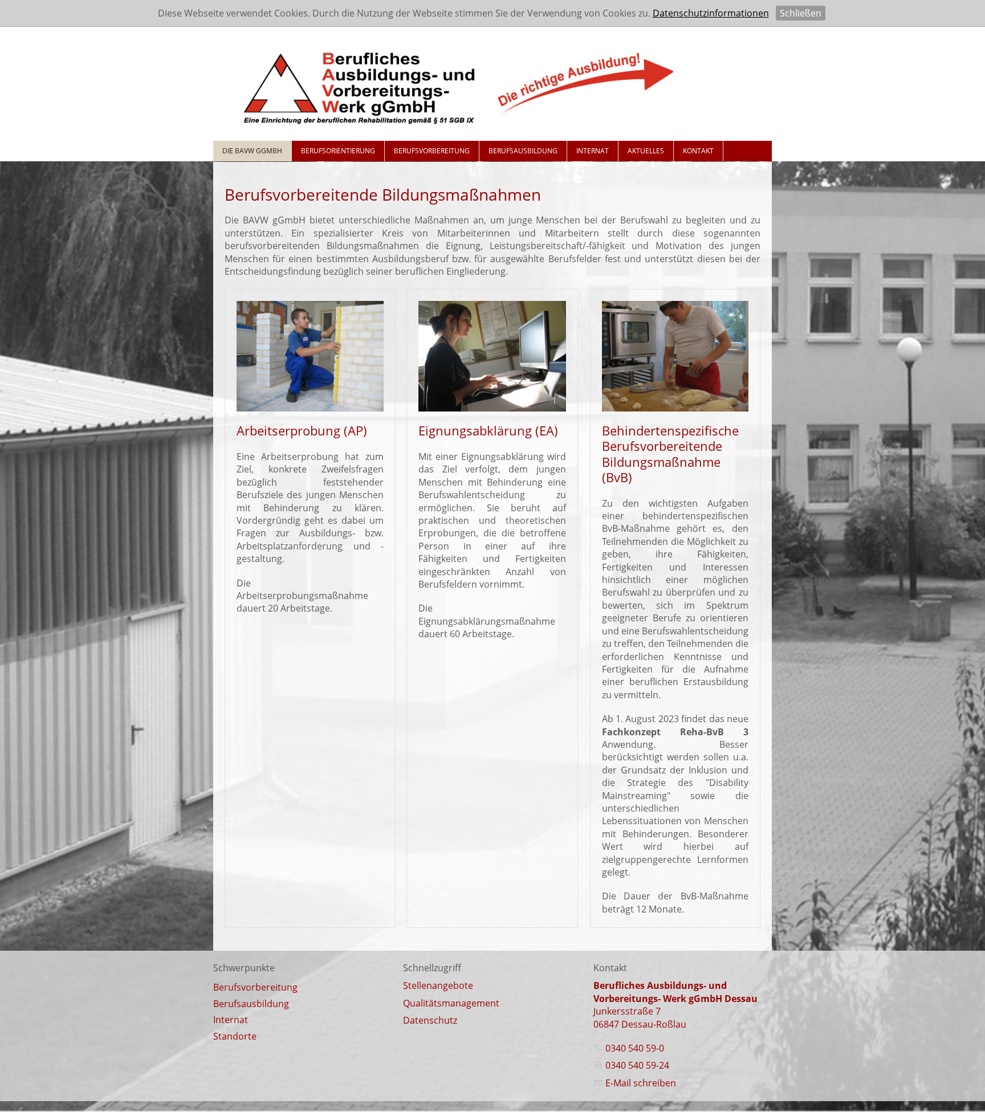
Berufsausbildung (523, 151)
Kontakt (698, 151)
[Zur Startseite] (458, 85)
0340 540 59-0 (634, 1048)
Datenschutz (430, 1020)
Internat (592, 151)
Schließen (800, 13)
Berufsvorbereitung (432, 151)
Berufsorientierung (338, 151)
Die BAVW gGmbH (252, 151)
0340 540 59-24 (637, 1065)
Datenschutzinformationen (711, 13)
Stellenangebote (438, 985)
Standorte (235, 1036)
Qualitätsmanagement (451, 1003)
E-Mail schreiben (640, 1083)
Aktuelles (646, 151)
